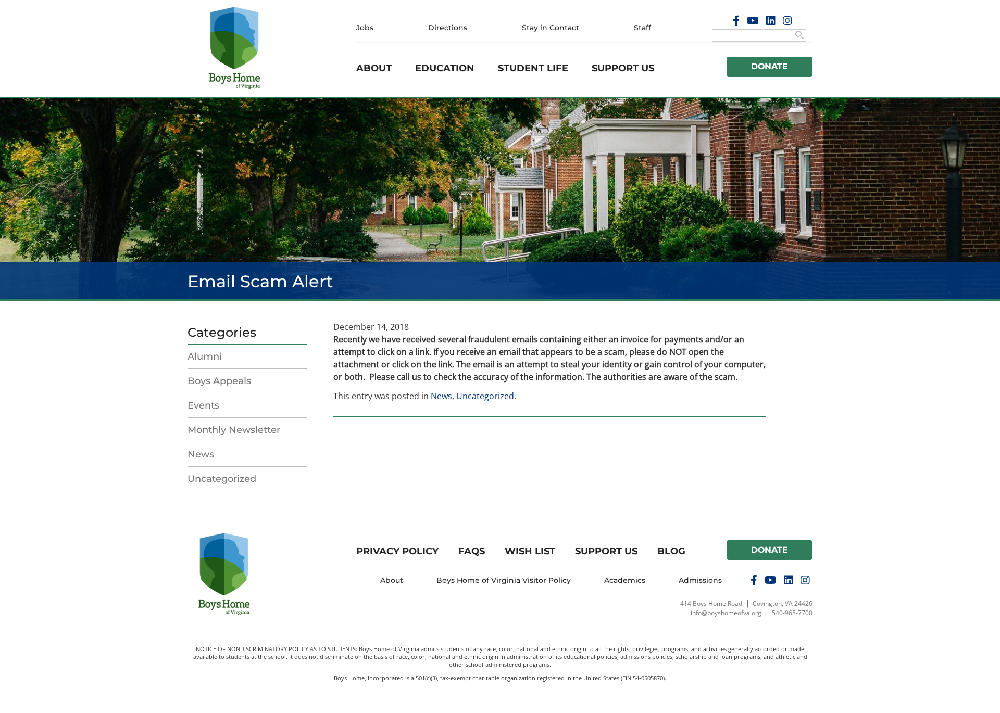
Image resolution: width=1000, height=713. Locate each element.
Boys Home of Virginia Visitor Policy (503, 580)
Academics (624, 580)
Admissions (700, 580)
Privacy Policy (397, 551)
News (201, 454)
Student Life (533, 68)
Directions (447, 27)
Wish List (530, 551)
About (374, 68)
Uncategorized (222, 479)
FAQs (471, 551)
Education (444, 68)
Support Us (623, 68)
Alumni (205, 356)
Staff (642, 27)
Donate (770, 66)
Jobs (364, 27)
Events (203, 405)
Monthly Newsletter (234, 430)
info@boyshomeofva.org (726, 612)
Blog (671, 551)
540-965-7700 (792, 612)
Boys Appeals (219, 381)
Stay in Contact (550, 27)
